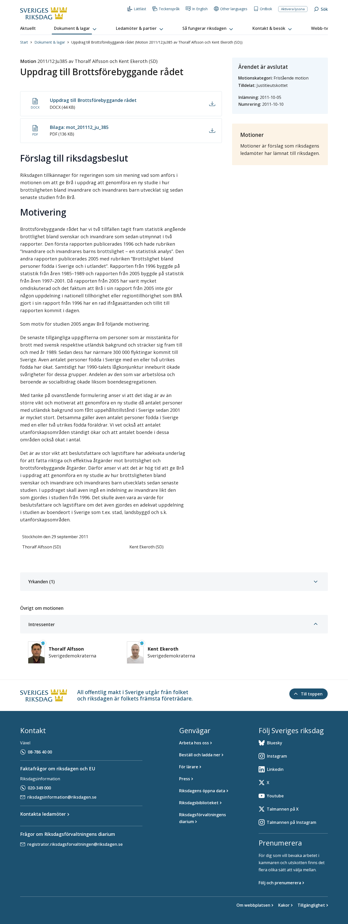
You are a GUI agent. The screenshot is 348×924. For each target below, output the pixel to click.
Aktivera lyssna (293, 9)
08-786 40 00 (40, 752)
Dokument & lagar (49, 42)
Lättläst (140, 8)
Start (24, 42)
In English (200, 8)
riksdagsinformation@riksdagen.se (62, 797)
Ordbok (266, 8)
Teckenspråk (169, 8)
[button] (75, 28)
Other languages (233, 8)
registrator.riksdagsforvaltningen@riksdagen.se (75, 844)
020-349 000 (39, 788)
